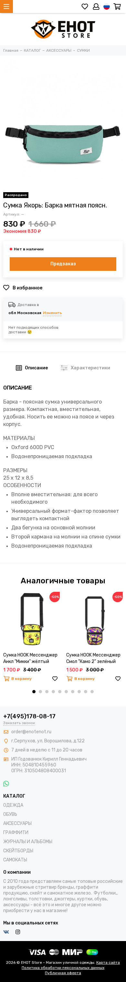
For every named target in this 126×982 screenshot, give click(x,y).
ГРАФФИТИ (15, 832)
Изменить (52, 313)
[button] (34, 691)
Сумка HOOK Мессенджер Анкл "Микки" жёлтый (30, 658)
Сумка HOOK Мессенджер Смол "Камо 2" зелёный (93, 658)
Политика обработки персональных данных (63, 967)
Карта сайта (108, 962)
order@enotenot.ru (31, 732)
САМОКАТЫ (15, 860)
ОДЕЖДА (13, 805)
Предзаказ (63, 264)
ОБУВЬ (10, 814)
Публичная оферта (63, 973)
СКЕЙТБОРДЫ (18, 851)
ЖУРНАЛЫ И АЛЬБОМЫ (27, 841)
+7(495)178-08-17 (29, 716)
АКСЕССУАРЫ (17, 823)
